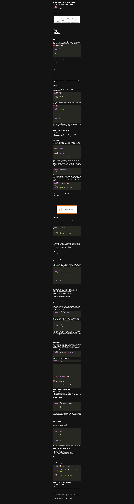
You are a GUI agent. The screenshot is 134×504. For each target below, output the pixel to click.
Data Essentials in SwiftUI (65, 492)
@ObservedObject (56, 32)
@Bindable (55, 30)
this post (75, 494)
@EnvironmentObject (57, 33)
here (77, 495)
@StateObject (56, 31)
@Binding (55, 29)
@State (55, 28)
